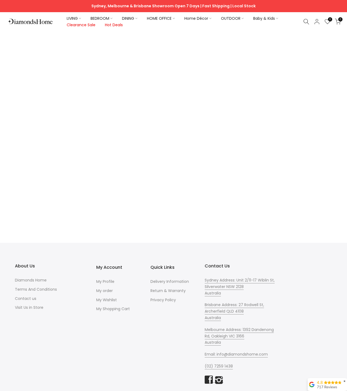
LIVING (72, 18)
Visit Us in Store (29, 307)
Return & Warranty (168, 290)
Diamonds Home (31, 280)
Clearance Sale (81, 25)
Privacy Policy (163, 300)
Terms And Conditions (36, 289)
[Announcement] (173, 6)
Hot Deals (114, 25)
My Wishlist (106, 300)
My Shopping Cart (113, 309)
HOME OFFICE (159, 18)
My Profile (105, 281)
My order (104, 290)
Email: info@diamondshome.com (236, 354)
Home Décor (196, 18)
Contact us (25, 298)
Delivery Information (169, 281)
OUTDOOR (230, 18)
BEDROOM (100, 18)
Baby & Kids (264, 18)
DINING (128, 18)
